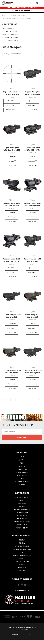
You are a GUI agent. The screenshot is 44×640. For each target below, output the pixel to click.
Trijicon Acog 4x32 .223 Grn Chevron (32, 204)
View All (22, 571)
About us (22, 460)
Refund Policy (22, 475)
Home (22, 457)
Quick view (11, 101)
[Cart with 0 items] (37, 3)
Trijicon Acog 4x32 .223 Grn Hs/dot (11, 204)
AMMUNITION (22, 503)
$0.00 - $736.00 (8, 28)
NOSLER (22, 558)
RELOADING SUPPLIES (22, 513)
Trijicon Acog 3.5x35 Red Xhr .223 (32, 315)
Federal (22, 543)
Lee (22, 552)
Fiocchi (22, 564)
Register (26, 481)
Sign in (17, 481)
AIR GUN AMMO (22, 516)
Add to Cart (32, 110)
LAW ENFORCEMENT (22, 497)
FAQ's (22, 478)
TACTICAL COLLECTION (22, 522)
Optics (22, 500)
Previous (3, 637)
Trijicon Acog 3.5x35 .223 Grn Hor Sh (11, 371)
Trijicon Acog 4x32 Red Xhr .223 (32, 260)
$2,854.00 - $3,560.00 (10, 40)
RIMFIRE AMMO (22, 525)
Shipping (22, 466)
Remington (22, 567)
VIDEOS (22, 463)
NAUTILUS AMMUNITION (22, 510)
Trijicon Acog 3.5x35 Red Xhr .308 (11, 315)
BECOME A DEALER (22, 472)
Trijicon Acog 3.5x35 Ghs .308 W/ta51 (32, 371)
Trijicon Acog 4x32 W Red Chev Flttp (11, 260)
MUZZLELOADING (22, 519)
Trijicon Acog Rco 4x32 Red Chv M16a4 (32, 148)
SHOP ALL (22, 507)
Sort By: (6, 54)
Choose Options (11, 110)
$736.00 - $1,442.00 (9, 31)
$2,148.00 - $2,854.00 (10, 37)
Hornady (22, 540)
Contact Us (22, 469)
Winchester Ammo (22, 546)
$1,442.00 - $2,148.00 (10, 34)
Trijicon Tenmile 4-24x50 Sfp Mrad (11, 93)
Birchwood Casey (22, 561)
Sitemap (22, 484)
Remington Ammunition (22, 549)
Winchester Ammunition (22, 555)
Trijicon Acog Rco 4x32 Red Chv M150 (11, 148)
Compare (10, 105)
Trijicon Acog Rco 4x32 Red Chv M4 (32, 93)
